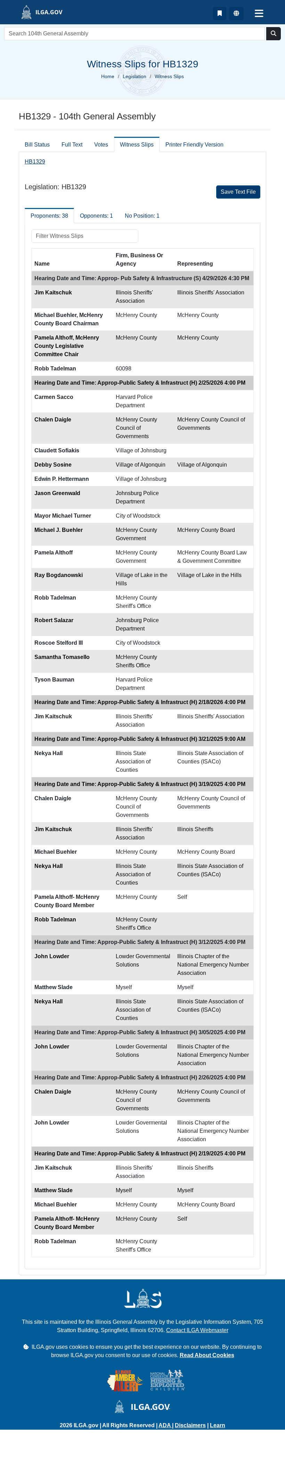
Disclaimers (190, 1425)
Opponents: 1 (96, 216)
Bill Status (37, 145)
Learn (217, 1425)
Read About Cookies (207, 1355)
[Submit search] (273, 33)
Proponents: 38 (49, 216)
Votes (101, 145)
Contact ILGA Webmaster (197, 1330)
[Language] (236, 13)
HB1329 (35, 162)
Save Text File (238, 192)
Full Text (72, 145)
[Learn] (219, 13)
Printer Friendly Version (194, 145)
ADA (165, 1425)
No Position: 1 (142, 216)
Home (107, 76)
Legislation (134, 76)
